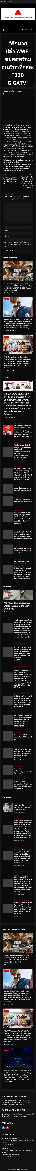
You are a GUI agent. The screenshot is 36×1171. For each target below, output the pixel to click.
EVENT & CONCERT (19, 545)
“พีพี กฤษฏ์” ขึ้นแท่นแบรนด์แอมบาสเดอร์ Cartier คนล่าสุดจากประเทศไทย (17, 606)
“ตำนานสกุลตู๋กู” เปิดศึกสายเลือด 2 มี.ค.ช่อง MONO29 (26, 181)
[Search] (22, 30)
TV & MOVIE (15, 38)
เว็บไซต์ (6, 236)
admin (6, 91)
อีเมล (6, 230)
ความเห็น (7, 201)
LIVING (6, 383)
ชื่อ (5, 224)
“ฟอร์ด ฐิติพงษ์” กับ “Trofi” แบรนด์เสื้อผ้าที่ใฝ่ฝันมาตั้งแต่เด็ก (23, 737)
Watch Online (29, 30)
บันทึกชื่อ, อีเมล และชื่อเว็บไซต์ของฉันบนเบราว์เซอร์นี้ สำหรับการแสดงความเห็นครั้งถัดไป (17, 244)
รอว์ (19, 142)
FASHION (16, 442)
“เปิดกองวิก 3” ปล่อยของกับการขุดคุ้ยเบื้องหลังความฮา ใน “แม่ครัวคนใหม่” (10, 179)
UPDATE (21, 38)
